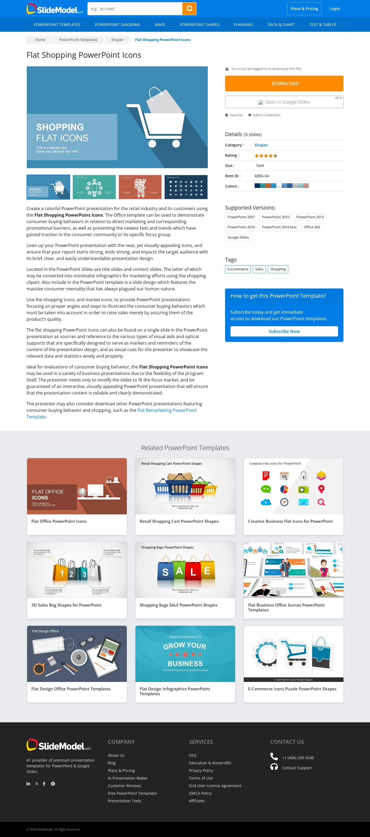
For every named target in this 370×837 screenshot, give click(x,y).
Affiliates (197, 800)
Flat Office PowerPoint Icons (58, 521)
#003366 (257, 185)
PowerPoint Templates (78, 39)
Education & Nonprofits (210, 762)
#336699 (290, 185)
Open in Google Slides (302, 100)
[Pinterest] (53, 784)
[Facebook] (45, 784)
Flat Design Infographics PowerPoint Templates (175, 691)
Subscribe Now (284, 331)
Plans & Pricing (304, 8)
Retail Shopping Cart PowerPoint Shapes (179, 521)
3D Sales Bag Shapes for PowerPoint (66, 605)
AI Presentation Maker (128, 778)
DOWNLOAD (285, 83)
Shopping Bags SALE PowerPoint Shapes (178, 605)
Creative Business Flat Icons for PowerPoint (290, 521)
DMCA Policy (200, 793)
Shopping (278, 269)
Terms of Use (201, 778)
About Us (116, 755)
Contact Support (297, 767)
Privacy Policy (201, 770)
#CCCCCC (295, 185)
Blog (112, 762)
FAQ (192, 755)
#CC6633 (268, 185)
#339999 (262, 185)
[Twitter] (37, 784)
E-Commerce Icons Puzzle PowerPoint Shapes (292, 688)
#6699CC (284, 185)
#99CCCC (300, 185)
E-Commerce (238, 269)
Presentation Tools (124, 800)
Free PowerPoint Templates (132, 793)
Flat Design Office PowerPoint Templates (71, 688)
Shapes (117, 39)
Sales (259, 269)
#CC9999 (306, 185)
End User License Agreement (215, 785)
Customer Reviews (124, 785)
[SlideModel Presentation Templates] (55, 8)
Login (335, 8)
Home (40, 39)
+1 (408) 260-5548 (298, 757)
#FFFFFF (279, 185)
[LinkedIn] (29, 784)
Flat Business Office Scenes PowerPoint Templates (286, 607)
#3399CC (273, 185)
